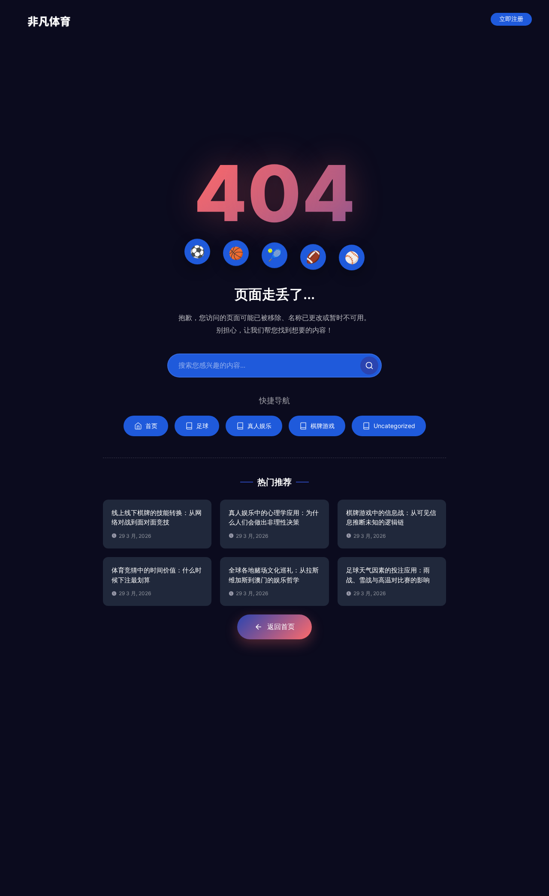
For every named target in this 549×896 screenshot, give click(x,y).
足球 (202, 425)
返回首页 (281, 626)
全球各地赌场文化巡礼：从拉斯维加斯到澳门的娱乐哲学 (274, 575)
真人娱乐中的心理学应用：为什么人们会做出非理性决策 (274, 518)
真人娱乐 (259, 425)
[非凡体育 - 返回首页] (49, 19)
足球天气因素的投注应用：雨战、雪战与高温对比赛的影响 (388, 575)
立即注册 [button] (511, 19)
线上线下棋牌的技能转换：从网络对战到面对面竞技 (157, 518)
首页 (151, 425)
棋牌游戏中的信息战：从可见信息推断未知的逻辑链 (391, 518)
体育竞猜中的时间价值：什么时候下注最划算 (157, 575)
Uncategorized (394, 425)
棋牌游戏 (323, 425)
